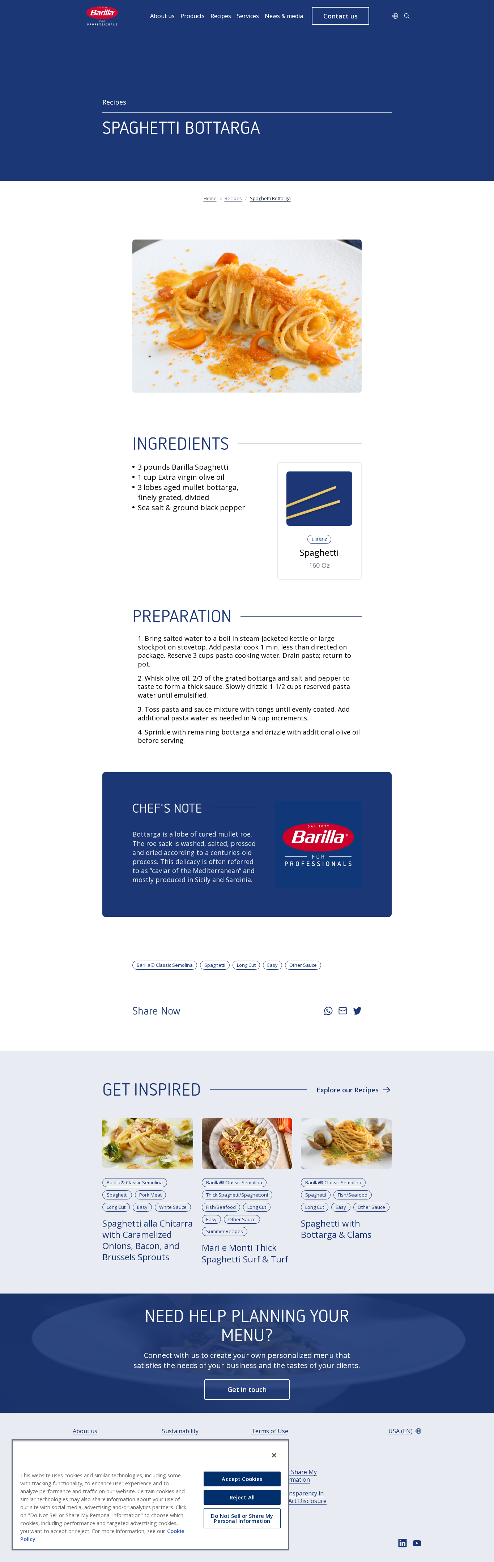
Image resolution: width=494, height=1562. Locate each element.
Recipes (220, 16)
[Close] (274, 1455)
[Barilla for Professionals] (102, 15)
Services (248, 16)
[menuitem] (165, 16)
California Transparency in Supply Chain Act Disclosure (289, 1497)
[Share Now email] (342, 1011)
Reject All (242, 1497)
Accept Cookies (242, 1478)
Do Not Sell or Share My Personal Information (284, 1475)
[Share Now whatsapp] (328, 1011)
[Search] (407, 16)
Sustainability (180, 1431)
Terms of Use (269, 1431)
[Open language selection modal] (395, 16)
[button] (340, 16)
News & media (284, 16)
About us (162, 16)
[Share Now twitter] (357, 1011)
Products (192, 16)
